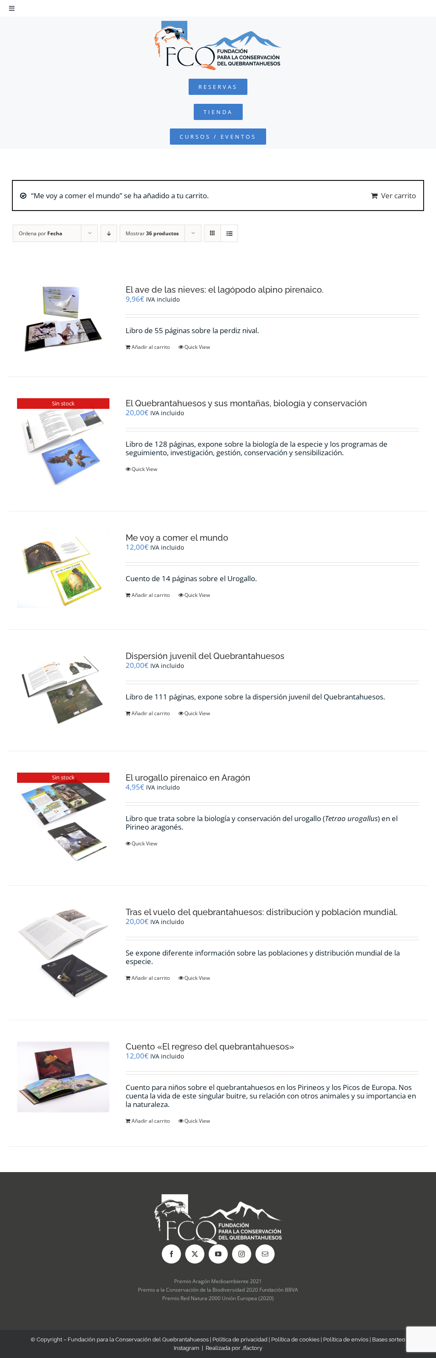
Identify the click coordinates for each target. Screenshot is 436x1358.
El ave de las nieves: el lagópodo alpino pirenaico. (225, 290)
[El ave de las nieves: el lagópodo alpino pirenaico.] (63, 320)
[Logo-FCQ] (218, 24)
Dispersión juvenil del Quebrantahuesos (205, 656)
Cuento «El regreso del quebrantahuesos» (210, 1046)
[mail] (265, 1254)
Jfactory (252, 1348)
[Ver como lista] (229, 233)
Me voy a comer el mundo (177, 538)
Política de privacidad (239, 1339)
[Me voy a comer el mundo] (63, 570)
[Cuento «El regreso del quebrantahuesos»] (63, 1076)
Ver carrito (398, 195)
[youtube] (218, 1254)
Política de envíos (345, 1339)
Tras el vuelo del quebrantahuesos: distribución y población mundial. (262, 912)
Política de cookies (295, 1339)
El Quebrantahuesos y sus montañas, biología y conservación (246, 403)
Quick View (197, 347)
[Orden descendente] (108, 233)
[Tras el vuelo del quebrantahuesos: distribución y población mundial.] (63, 953)
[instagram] (241, 1254)
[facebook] (171, 1254)
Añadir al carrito (151, 347)
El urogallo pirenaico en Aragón (188, 778)
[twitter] (194, 1254)
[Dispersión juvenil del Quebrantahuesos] (63, 690)
